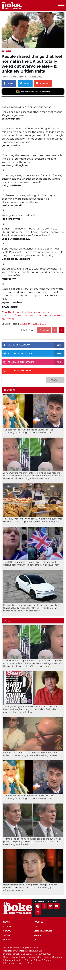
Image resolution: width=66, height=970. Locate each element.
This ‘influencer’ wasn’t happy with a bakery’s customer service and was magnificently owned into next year (32, 520)
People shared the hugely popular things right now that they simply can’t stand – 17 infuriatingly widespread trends (30, 887)
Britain (8, 51)
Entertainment (43, 930)
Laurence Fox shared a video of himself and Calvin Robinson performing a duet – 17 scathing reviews (30, 754)
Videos (7, 930)
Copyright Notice (13, 960)
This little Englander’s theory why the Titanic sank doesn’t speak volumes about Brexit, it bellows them (31, 563)
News (6, 922)
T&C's (5, 957)
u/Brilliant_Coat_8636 (33, 323)
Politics (38, 922)
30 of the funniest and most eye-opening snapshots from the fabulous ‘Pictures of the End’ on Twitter (32, 315)
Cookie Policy (18, 957)
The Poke (19, 5)
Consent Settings (53, 957)
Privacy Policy (35, 957)
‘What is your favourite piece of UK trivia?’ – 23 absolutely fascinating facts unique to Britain (28, 431)
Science (7, 939)
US (35, 939)
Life (3, 51)
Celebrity (9, 926)
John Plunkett (9, 76)
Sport (6, 935)
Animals (38, 935)
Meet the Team (25, 963)
